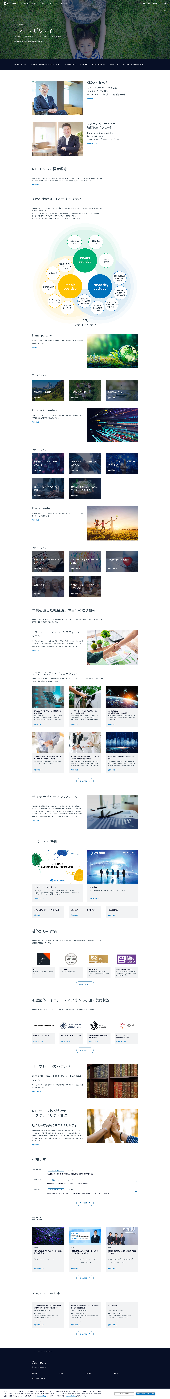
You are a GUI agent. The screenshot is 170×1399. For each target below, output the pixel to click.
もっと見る (83, 781)
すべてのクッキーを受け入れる (145, 1393)
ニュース (50, 3)
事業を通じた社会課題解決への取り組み (44, 65)
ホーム (15, 24)
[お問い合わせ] (165, 3)
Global (40, 1367)
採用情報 (41, 3)
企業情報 (23, 3)
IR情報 (33, 3)
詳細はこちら (91, 99)
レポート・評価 (97, 65)
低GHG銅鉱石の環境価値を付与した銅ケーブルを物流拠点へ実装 (67, 1184)
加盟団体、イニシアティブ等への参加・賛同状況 (125, 65)
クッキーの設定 (124, 1393)
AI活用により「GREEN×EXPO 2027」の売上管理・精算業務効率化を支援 (70, 1174)
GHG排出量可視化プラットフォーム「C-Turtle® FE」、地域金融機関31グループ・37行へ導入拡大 (78, 1193)
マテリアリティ (18, 65)
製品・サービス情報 (61, 3)
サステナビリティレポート (32, 41)
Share (163, 10)
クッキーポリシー (71, 1396)
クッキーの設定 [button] (41, 1396)
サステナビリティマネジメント (74, 65)
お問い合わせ (17, 41)
